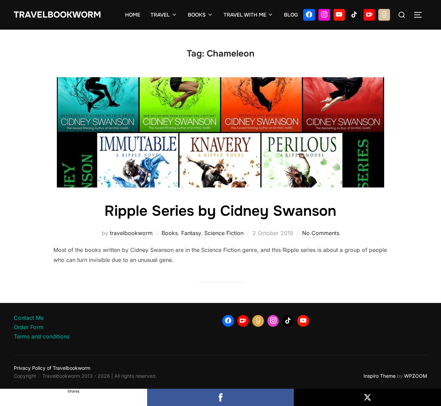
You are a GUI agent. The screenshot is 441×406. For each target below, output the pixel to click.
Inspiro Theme (379, 376)
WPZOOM (415, 376)
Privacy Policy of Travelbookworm (52, 368)
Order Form (28, 327)
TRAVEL (160, 14)
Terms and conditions (42, 336)
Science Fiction (224, 233)
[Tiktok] (354, 14)
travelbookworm (131, 233)
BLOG (291, 14)
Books (170, 233)
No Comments (320, 233)
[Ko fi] (369, 14)
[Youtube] (339, 14)
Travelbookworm (57, 14)
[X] (367, 397)
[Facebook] (309, 14)
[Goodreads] (384, 14)
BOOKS (197, 14)
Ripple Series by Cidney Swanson (220, 211)
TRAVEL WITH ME (245, 14)
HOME (132, 14)
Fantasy (191, 233)
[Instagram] (324, 14)
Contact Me (29, 317)
